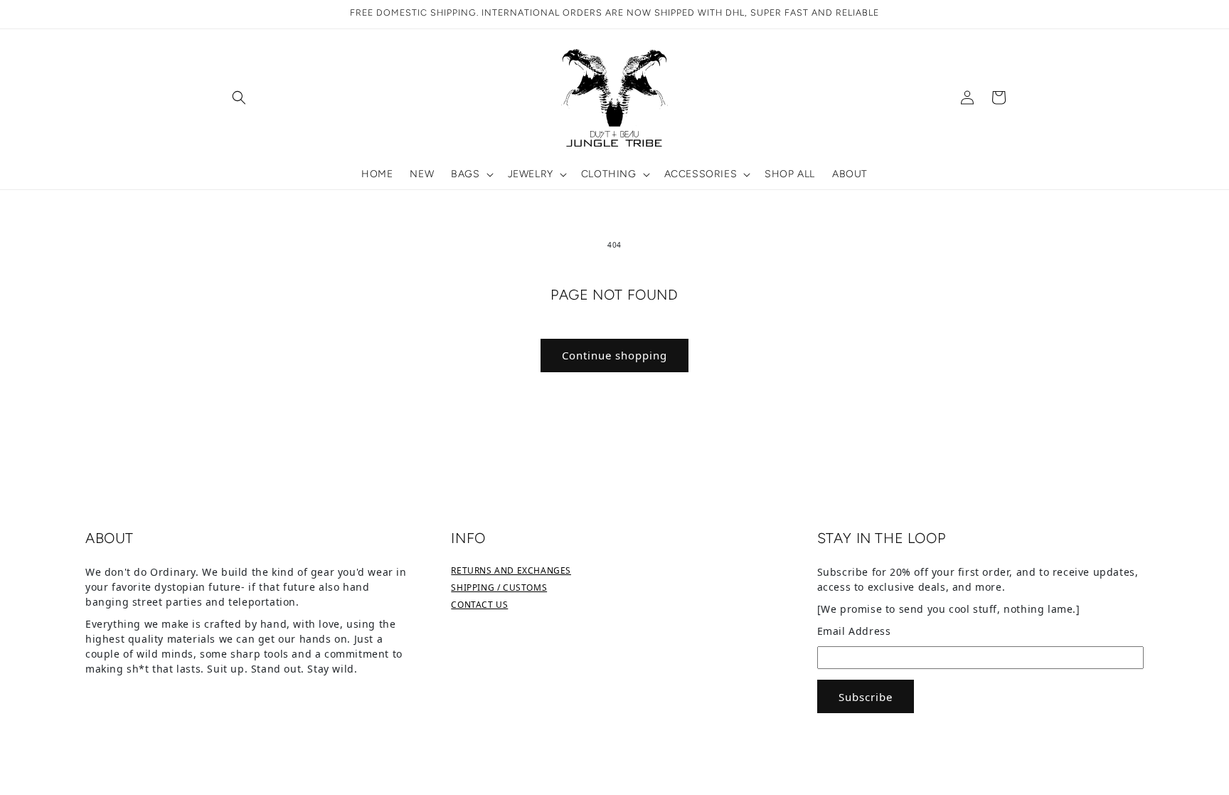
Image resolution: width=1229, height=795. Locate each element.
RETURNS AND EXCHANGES (511, 570)
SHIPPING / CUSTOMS (499, 587)
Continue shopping (614, 355)
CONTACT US (479, 605)
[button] (239, 97)
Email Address (854, 631)
